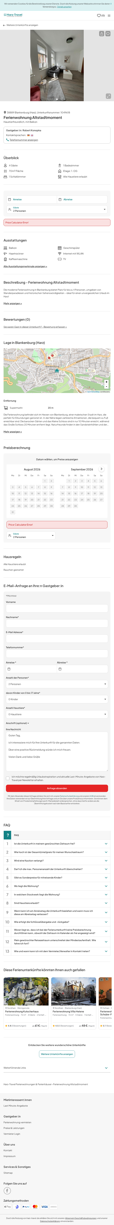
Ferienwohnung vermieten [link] (17, 1122)
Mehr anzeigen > (13, 431)
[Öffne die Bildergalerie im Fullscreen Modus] (108, 96)
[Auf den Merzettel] (107, 33)
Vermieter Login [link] (12, 1133)
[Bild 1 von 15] (57, 65)
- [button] (106, 386)
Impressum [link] (10, 1156)
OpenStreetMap (93, 391)
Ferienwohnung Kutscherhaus (22, 1011)
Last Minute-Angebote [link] (16, 1105)
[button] (101, 33)
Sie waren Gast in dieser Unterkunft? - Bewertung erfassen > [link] (35, 326)
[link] (8, 1189)
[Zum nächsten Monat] (101, 469)
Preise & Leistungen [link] (14, 1127)
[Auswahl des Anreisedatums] (31, 669)
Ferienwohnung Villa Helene (68, 1011)
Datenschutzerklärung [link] (69, 796)
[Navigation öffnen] (109, 15)
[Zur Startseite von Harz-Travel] (13, 15)
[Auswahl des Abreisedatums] (82, 669)
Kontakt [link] (8, 1150)
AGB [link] (92, 796)
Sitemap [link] (8, 1172)
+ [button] (106, 382)
